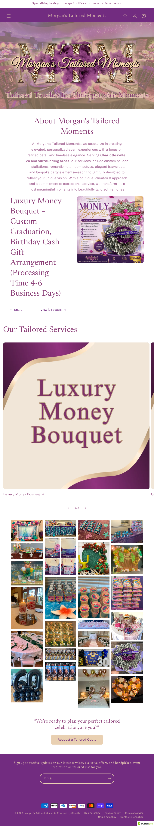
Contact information (132, 817)
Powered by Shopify (68, 813)
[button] (8, 15)
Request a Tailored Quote (77, 739)
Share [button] (18, 309)
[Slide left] (68, 508)
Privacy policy (113, 813)
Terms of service (134, 813)
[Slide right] (86, 508)
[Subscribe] (109, 779)
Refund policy (92, 813)
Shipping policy (107, 817)
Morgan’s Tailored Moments (40, 813)
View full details (51, 309)
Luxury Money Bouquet (21, 494)
